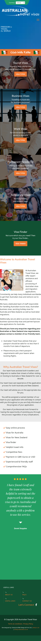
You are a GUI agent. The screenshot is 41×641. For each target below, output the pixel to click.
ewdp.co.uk (36, 627)
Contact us (27, 601)
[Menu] (38, 20)
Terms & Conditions (15, 624)
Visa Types (20, 74)
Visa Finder (21, 244)
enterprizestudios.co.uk (21, 629)
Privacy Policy (28, 624)
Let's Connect (26, 604)
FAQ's (24, 595)
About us (9, 595)
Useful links (10, 601)
